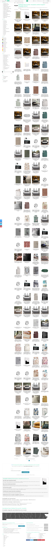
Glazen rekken (33, 513)
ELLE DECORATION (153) (6, 65)
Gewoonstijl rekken (33, 515)
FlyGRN (4, 529)
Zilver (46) (4, 51)
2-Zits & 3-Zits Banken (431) (6, 10)
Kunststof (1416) (5, 24)
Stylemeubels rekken (8, 513)
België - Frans (5, 537)
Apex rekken (34, 514)
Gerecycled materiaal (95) (6, 31)
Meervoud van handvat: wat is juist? (37, 524)
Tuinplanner (40, 536)
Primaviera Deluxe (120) (6, 67)
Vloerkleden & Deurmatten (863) (7, 8)
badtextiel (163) (5, 12)
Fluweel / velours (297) (6, 28)
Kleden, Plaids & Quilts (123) (6, 16)
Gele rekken (44, 518)
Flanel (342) (4, 27)
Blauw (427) (4, 43)
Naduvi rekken (30, 518)
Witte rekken (4, 513)
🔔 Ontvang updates (25, 472)
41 (33, 460)
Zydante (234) (5, 62)
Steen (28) (4, 33)
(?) (48, 9)
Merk (3, 53)
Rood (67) (4, 49)
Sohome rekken (42, 514)
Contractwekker (6, 532)
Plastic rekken (26, 518)
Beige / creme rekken (13, 515)
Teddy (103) (4, 30)
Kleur (3, 36)
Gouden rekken (38, 515)
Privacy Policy (29, 538)
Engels (4, 543)
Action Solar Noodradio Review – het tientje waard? (37, 525)
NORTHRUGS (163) (5, 64)
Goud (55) (4, 50)
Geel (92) (4, 48)
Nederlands (5, 535)
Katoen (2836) (5, 21)
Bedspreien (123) (5, 15)
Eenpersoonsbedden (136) (6, 14)
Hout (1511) (4, 23)
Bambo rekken (12, 514)
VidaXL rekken (17, 515)
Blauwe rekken (40, 518)
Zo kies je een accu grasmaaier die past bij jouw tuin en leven (37, 530)
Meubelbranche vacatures (42, 533)
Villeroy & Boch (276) (5, 61)
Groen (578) (4, 41)
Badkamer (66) (5, 17)
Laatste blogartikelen (29, 522)
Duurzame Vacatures (6, 531)
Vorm (3, 75)
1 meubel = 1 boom (41, 535)
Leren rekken (8, 515)
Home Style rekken (38, 514)
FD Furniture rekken (28, 515)
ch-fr (4, 541)
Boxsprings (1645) (5, 5)
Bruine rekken (4, 514)
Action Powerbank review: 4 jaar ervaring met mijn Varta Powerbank (37, 527)
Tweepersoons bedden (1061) (7, 6)
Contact (40, 538)
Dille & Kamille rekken (43, 515)
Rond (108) (4, 77)
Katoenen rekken (8, 514)
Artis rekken (4, 518)
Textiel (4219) (5, 20)
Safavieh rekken (46, 513)
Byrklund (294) (5, 60)
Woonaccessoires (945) (6, 7)
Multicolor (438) (5, 42)
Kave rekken (24, 513)
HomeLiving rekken (38, 513)
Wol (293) (4, 29)
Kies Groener (5, 530)
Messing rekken (13, 513)
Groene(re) (8, 0)
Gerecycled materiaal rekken (19, 513)
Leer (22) (4, 34)
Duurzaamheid (41, 534)
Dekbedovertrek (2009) (6, 4)
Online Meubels (29, 533)
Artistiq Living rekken (28, 513)
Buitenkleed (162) (5, 13)
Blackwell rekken (30, 514)
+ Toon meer (3, 18)
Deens (4, 545)
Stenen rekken (42, 513)
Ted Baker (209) (5, 63)
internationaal (11, 531)
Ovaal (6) (4, 78)
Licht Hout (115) (5, 47)
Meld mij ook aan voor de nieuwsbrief (16, 470)
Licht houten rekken (18, 518)
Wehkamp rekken (21, 514)
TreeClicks (5, 528)
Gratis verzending (5, 80)
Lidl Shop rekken (22, 518)
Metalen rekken (4, 515)
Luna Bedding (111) (5, 68)
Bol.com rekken (17, 514)
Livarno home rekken (8, 518)
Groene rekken (4, 519)
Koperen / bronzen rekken (35, 518)
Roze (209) (4, 46)
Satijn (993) (4, 25)
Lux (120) (4, 66)
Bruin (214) (4, 45)
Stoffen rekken (25, 514)
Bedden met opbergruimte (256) (7, 11)
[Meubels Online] (15, 2)
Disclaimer (29, 535)
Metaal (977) (4, 26)
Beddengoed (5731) (5, 3)
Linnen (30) (4, 32)
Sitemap (29, 536)
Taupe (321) (4, 44)
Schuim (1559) (5, 22)
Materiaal (4, 19)
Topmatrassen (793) (5, 9)
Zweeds (5, 539)
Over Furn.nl (29, 534)
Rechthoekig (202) (5, 76)
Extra (3, 79)
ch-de (4, 540)
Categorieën (4, 2)
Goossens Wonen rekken (22, 515)
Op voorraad (4, 81)
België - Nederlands (6, 536)
